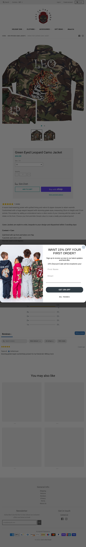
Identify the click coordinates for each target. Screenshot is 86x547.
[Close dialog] (83, 247)
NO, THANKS (64, 297)
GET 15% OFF (64, 290)
